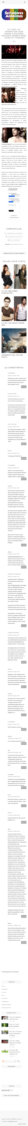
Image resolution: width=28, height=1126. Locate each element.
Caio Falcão (12, 393)
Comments (14, 215)
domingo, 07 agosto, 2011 (13, 375)
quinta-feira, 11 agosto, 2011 (14, 925)
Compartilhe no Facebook (14, 233)
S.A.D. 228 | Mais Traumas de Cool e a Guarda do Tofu (14, 1052)
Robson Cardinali (14, 574)
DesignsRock (5, 1121)
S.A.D (3, 995)
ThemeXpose (19, 1119)
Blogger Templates (6, 1119)
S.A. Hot (21, 244)
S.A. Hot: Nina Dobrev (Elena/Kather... (10, 292)
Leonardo (11, 373)
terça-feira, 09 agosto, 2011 (14, 776)
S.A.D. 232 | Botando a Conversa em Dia (15, 1018)
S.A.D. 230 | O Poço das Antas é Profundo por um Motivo (15, 1033)
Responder (24, 386)
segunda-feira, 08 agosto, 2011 (14, 738)
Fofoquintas (4, 989)
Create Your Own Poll (14, 217)
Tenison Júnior (13, 632)
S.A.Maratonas (5, 1001)
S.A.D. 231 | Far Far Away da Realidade (14, 1025)
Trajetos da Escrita (6, 1007)
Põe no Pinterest (15, 240)
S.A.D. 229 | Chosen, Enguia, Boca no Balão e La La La (15, 1043)
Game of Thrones (14, 244)
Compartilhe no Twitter (15, 236)
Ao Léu (3, 986)
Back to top (21, 1124)
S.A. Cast (4, 992)
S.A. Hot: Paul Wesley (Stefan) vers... (13, 324)
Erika (10, 450)
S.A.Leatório (4, 998)
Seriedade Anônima (6, 1004)
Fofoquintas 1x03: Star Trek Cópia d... (12, 356)
